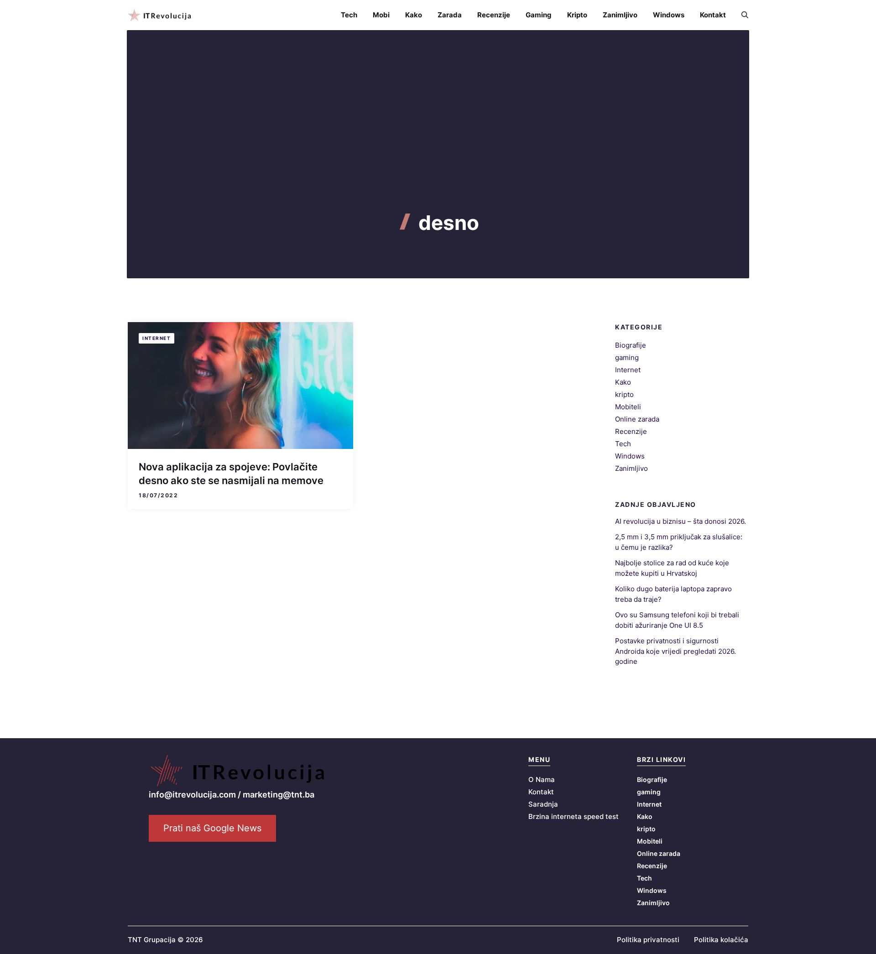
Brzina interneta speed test (573, 816)
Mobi (381, 14)
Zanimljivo (620, 14)
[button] (741, 15)
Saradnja (543, 804)
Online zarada (637, 419)
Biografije (630, 345)
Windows (668, 14)
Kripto (577, 14)
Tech (349, 14)
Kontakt (713, 14)
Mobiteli (628, 406)
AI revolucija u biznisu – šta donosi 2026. (680, 521)
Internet (156, 338)
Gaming (539, 14)
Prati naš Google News (212, 828)
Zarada (450, 14)
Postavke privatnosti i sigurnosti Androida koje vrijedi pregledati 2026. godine (675, 651)
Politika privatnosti (648, 939)
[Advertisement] (438, 142)
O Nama (541, 779)
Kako (413, 14)
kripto (624, 394)
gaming (627, 357)
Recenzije (493, 14)
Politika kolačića (721, 939)
